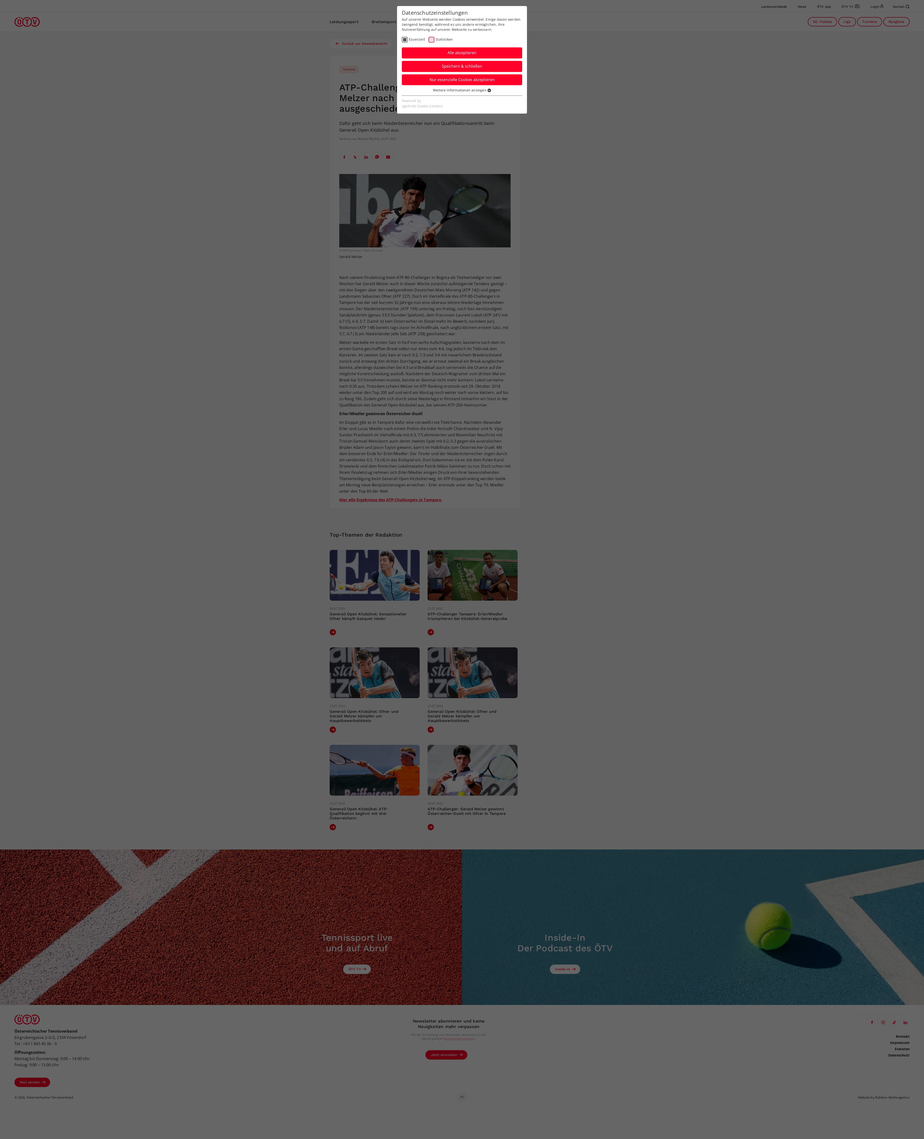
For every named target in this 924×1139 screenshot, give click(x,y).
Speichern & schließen (462, 66)
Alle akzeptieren (462, 52)
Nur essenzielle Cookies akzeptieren (462, 79)
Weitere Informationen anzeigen (460, 90)
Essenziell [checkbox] (417, 39)
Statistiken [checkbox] (444, 39)
